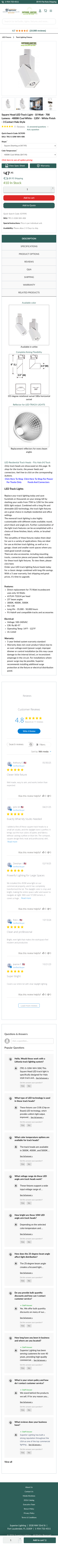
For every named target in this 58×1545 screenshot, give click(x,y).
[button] (29, 30)
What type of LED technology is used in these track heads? (32, 1099)
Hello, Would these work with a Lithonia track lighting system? (30, 1060)
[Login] (40, 11)
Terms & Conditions (29, 1518)
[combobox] (41, 751)
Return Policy (29, 1509)
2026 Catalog (29, 1500)
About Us (29, 1487)
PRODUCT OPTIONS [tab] (29, 254)
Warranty (45, 166)
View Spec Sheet (17, 166)
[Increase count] (52, 188)
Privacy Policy (29, 1513)
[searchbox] (17, 744)
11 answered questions (36, 127)
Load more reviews (29, 1005)
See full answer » (42, 1078)
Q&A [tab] (29, 269)
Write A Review (29, 731)
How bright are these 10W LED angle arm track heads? (30, 1216)
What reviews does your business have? (31, 1423)
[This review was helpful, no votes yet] (43, 795)
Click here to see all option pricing (17, 160)
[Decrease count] (52, 191)
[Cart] (45, 11)
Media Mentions (29, 1496)
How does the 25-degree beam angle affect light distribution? (32, 1255)
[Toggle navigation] (50, 11)
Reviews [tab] (27, 695)
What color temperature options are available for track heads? (32, 1138)
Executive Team (29, 1505)
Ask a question (33, 130)
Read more (12, 841)
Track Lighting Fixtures (24, 37)
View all (8, 1462)
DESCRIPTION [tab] (29, 239)
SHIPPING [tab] (29, 277)
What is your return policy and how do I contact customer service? (31, 1381)
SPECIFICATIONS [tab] (29, 246)
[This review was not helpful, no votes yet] (48, 795)
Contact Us (29, 1492)
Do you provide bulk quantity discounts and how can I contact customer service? (30, 1296)
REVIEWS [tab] (29, 262)
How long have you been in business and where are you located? (32, 1339)
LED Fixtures (6, 37)
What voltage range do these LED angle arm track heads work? (31, 1177)
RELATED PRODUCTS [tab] (29, 293)
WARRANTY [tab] (29, 285)
